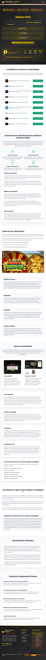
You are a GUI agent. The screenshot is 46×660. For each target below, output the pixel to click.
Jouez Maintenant (38, 80)
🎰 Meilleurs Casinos (24, 633)
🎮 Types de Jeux (25, 635)
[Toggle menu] (42, 2)
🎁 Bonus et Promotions (24, 638)
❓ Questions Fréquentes (24, 641)
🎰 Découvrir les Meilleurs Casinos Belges (23, 42)
